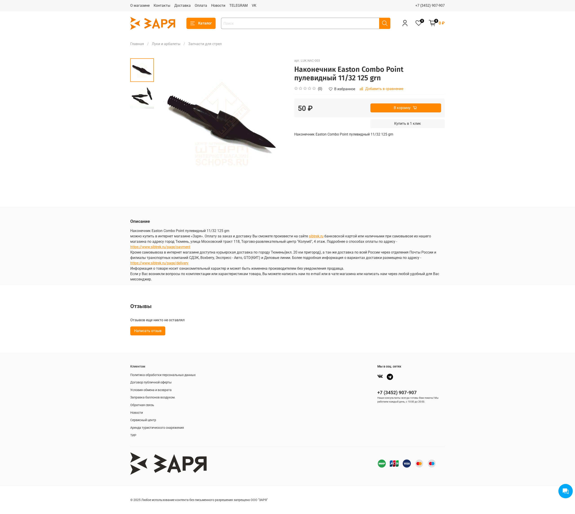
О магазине (140, 5)
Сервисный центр (143, 420)
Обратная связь (142, 405)
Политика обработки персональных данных (163, 375)
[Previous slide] (165, 123)
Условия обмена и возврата (151, 390)
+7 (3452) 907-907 (430, 5)
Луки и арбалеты (166, 44)
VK (254, 5)
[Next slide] (278, 123)
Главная (137, 44)
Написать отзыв (147, 331)
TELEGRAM (238, 5)
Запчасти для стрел (205, 44)
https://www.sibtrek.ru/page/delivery (159, 263)
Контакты (162, 5)
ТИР (133, 435)
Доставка (182, 5)
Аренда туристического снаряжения (157, 428)
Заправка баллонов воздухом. (152, 397)
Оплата (201, 5)
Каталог (205, 23)
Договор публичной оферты (151, 382)
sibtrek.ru (316, 236)
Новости (218, 5)
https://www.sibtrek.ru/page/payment (160, 247)
